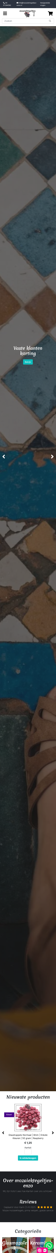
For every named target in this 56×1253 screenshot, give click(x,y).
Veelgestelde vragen (45, 4)
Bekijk (36, 372)
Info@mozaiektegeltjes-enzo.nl (27, 4)
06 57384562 (7, 4)
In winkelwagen (28, 1158)
